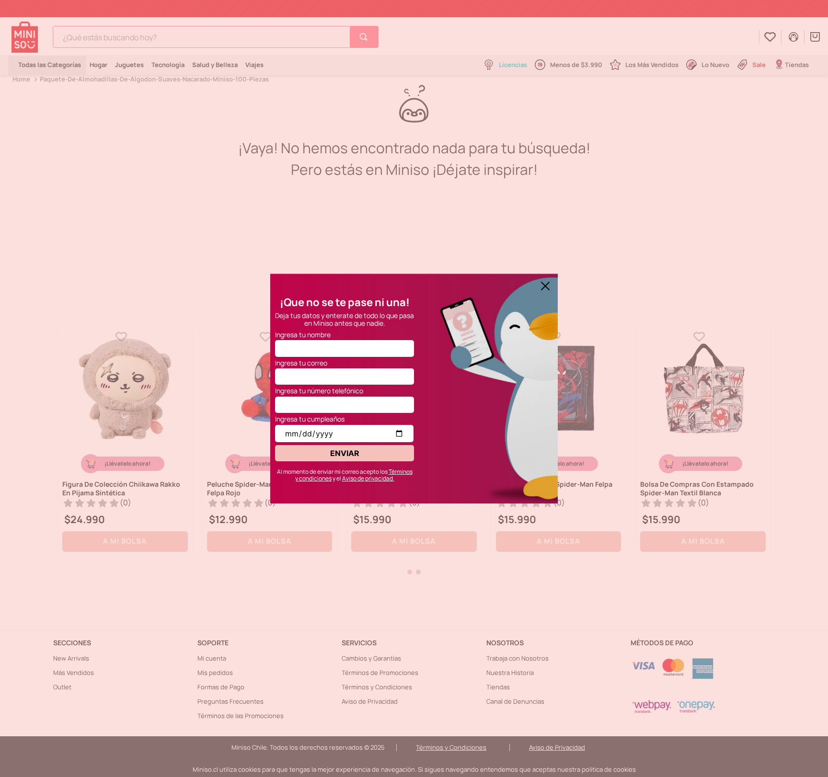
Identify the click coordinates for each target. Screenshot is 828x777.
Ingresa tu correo (301, 362)
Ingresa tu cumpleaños (310, 418)
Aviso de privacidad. (368, 478)
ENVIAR (344, 453)
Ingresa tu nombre (303, 334)
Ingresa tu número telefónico (319, 390)
